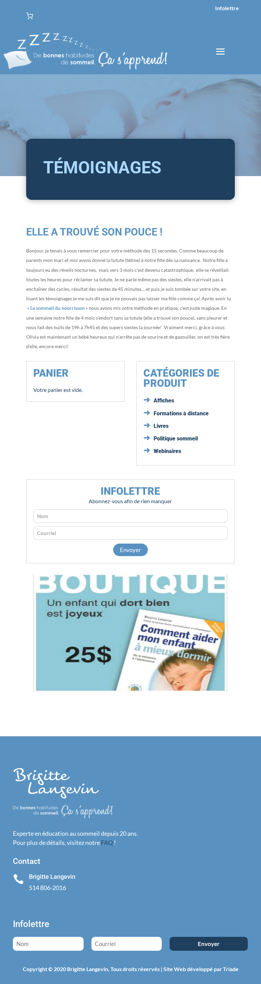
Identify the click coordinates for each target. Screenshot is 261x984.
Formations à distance (181, 413)
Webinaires (167, 451)
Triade (231, 969)
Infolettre (227, 8)
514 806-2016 (47, 887)
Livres (161, 426)
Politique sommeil (176, 438)
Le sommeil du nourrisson (57, 308)
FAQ (107, 842)
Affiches (164, 400)
